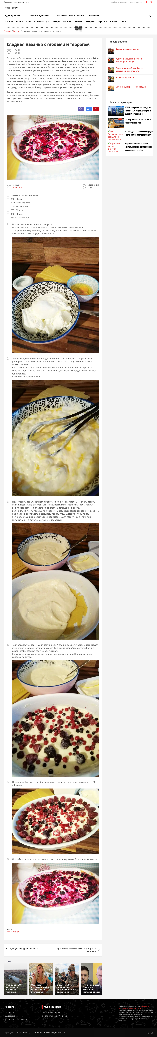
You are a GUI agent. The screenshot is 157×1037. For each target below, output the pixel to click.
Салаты (19, 21)
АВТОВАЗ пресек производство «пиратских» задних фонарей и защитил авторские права (138, 110)
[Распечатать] (9, 51)
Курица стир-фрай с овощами (24, 948)
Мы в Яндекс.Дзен (51, 1012)
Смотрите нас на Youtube (54, 1016)
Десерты (67, 21)
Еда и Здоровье (12, 15)
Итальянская (13, 931)
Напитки (78, 21)
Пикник (113, 21)
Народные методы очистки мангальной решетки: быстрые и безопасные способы (138, 147)
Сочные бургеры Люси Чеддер (131, 87)
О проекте (9, 1012)
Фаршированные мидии (127, 49)
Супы (28, 21)
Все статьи (94, 15)
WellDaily (26, 1032)
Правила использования (15, 1019)
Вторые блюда (41, 21)
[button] (17, 51)
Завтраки (90, 21)
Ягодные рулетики (125, 77)
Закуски (9, 21)
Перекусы (102, 21)
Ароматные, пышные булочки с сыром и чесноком (76, 950)
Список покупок (136, 2)
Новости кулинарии (39, 15)
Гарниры (56, 21)
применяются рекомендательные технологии (134, 1007)
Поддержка (9, 1016)
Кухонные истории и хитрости (69, 15)
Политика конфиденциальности (49, 1032)
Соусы (123, 21)
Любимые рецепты (119, 2)
